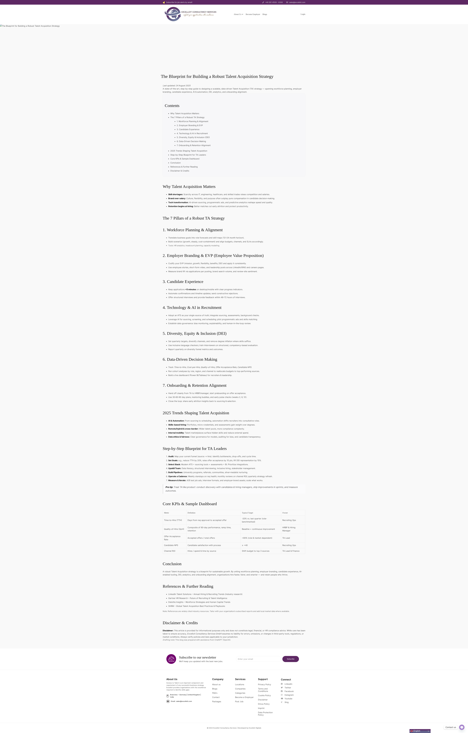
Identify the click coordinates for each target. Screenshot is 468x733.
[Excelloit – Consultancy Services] (193, 14)
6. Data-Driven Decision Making (191, 141)
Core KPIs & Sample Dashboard (184, 158)
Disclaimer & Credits (179, 171)
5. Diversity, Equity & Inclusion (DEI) (193, 137)
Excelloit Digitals (255, 728)
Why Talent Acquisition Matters (184, 113)
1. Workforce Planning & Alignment (192, 121)
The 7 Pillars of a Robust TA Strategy (187, 117)
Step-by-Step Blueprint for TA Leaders (188, 155)
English (416, 731)
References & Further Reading (184, 167)
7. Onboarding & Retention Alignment (194, 145)
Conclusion (175, 162)
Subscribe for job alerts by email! (179, 2)
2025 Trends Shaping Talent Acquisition (188, 151)
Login (303, 14)
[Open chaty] (461, 727)
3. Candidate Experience (188, 129)
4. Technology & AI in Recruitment (192, 133)
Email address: (258, 659)
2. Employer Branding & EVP (190, 125)
